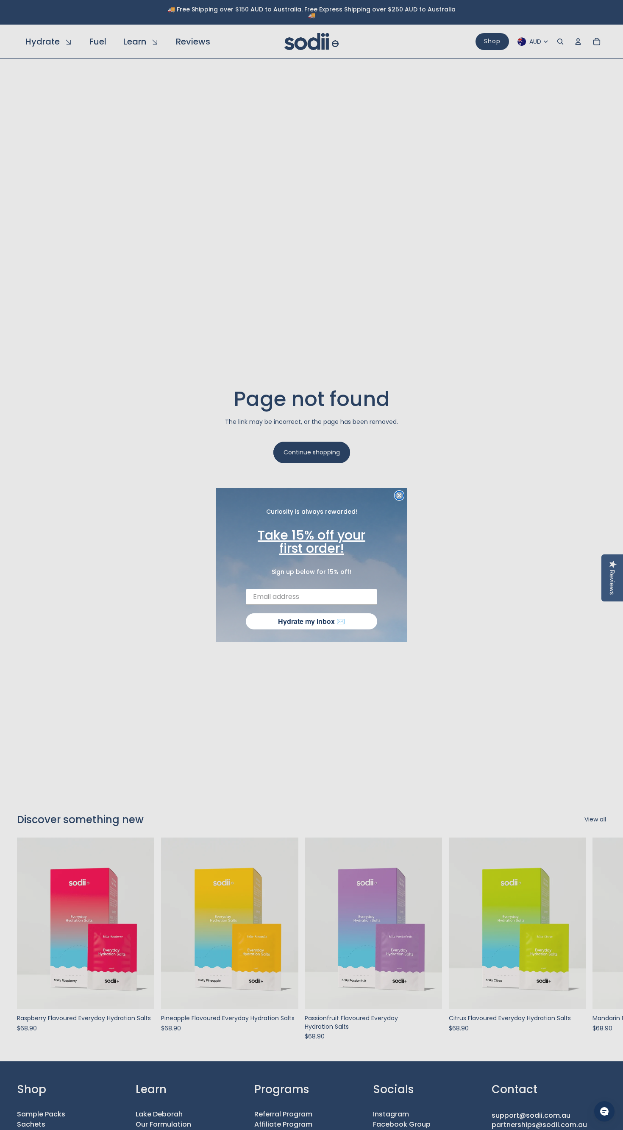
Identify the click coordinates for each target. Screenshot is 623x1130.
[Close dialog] (399, 495)
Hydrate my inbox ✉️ (311, 621)
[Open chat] (604, 1111)
